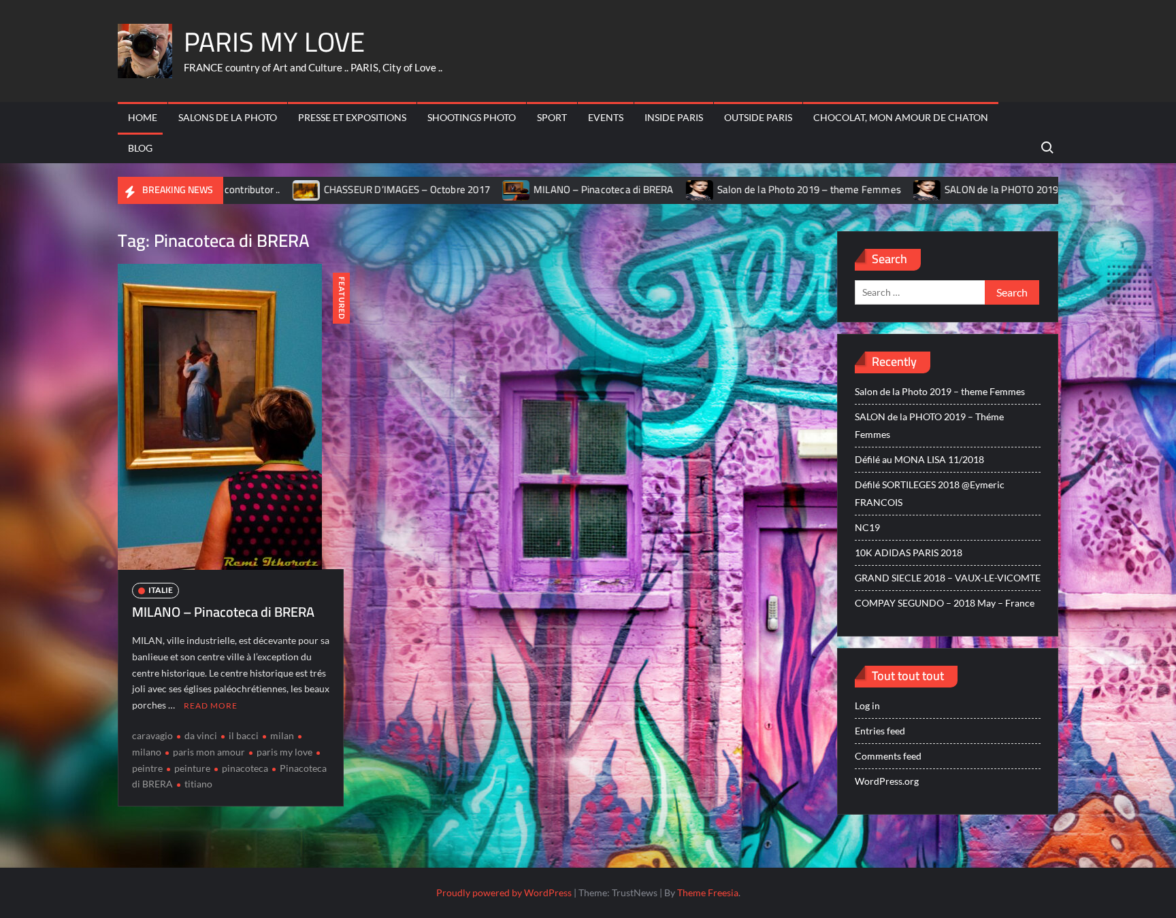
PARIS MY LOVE (274, 41)
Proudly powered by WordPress (504, 892)
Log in (867, 705)
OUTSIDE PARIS (758, 117)
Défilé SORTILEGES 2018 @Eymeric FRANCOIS (929, 493)
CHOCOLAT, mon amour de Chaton (900, 117)
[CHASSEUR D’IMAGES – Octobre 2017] (240, 189)
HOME (142, 117)
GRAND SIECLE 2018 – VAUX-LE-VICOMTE (948, 577)
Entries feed (880, 730)
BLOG (140, 148)
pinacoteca (245, 768)
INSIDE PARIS (673, 117)
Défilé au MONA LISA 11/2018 (919, 459)
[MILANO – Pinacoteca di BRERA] (450, 189)
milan (282, 735)
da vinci (200, 735)
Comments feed (888, 756)
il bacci (244, 735)
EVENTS (605, 117)
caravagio (152, 735)
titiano (198, 783)
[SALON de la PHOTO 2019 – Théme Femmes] (861, 189)
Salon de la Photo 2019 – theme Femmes (742, 189)
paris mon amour (209, 752)
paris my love (284, 752)
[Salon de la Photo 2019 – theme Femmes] (634, 189)
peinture (192, 768)
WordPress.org (887, 781)
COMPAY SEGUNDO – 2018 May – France (944, 603)
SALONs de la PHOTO (227, 117)
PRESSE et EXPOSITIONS (352, 117)
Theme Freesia (707, 892)
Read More (211, 705)
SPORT (552, 117)
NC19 (867, 527)
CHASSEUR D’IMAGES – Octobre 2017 (340, 189)
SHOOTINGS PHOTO (471, 117)
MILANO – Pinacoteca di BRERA (537, 189)
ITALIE (160, 590)
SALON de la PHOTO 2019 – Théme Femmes (976, 189)
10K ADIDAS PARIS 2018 (908, 552)
